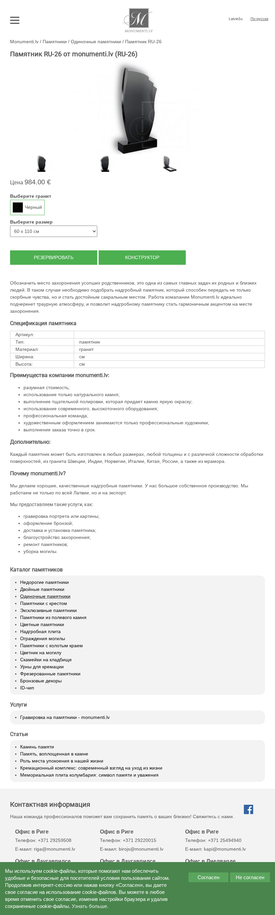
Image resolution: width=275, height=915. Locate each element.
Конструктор (142, 257)
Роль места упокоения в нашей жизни (61, 761)
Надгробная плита (40, 631)
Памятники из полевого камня (53, 617)
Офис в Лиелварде (210, 861)
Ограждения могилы (42, 638)
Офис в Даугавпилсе (43, 861)
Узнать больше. (90, 906)
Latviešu (235, 19)
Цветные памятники (42, 624)
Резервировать (53, 257)
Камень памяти (37, 746)
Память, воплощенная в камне (54, 753)
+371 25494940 (224, 840)
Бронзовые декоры (41, 680)
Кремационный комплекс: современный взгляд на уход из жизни (91, 768)
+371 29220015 (139, 840)
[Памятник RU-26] (137, 106)
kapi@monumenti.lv (225, 849)
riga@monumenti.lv (54, 849)
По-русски (259, 19)
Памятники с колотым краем (51, 645)
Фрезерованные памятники (50, 673)
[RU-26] (42, 163)
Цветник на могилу (40, 652)
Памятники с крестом (43, 603)
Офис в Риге (32, 832)
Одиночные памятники (45, 596)
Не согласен (250, 877)
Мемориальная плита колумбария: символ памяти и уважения (89, 775)
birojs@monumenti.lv (141, 849)
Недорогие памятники (44, 582)
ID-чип (27, 687)
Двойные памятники (42, 589)
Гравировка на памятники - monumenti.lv (65, 717)
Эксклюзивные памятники (48, 610)
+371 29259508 (54, 840)
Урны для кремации (42, 666)
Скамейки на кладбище (46, 659)
